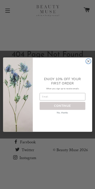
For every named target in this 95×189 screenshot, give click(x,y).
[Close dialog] (88, 61)
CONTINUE (62, 106)
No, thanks (62, 112)
